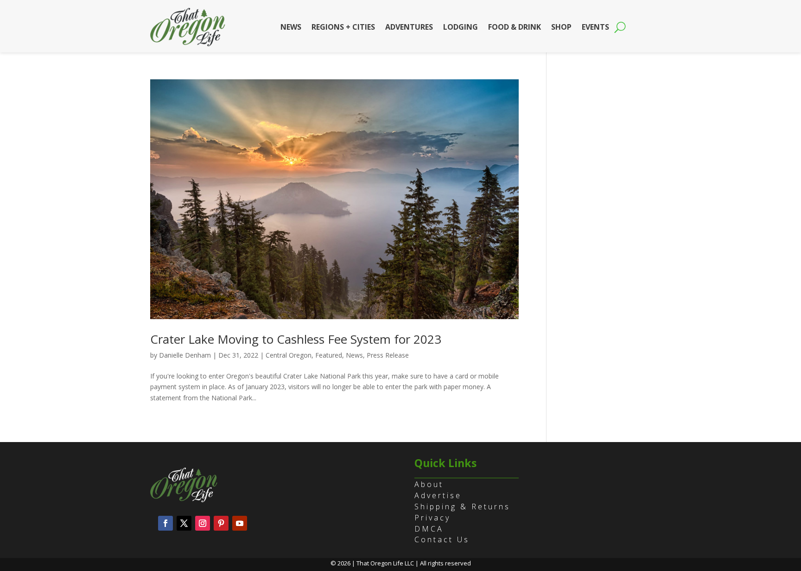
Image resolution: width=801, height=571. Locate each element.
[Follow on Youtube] (239, 523)
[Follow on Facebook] (165, 523)
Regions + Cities (343, 27)
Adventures (409, 27)
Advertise (438, 495)
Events (595, 27)
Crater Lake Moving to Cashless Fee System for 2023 (295, 339)
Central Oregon (289, 355)
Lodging (460, 27)
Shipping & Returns (462, 506)
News (290, 27)
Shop (561, 27)
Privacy (432, 518)
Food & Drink (514, 27)
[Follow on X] (184, 523)
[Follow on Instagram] (202, 523)
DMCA (429, 529)
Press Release (388, 355)
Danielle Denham (185, 355)
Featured (328, 355)
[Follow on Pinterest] (221, 523)
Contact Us (442, 539)
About (429, 484)
